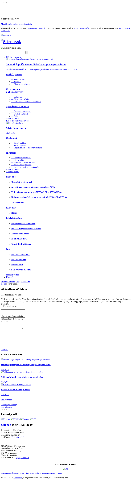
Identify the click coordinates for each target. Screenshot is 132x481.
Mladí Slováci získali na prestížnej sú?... (17, 24)
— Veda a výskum (18, 145)
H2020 (14, 213)
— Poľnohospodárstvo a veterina (26, 101)
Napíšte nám (14, 473)
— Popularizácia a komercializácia (26, 148)
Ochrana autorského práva (51, 473)
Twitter (4, 281)
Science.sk (18, 478)
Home (3, 284)
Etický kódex (24, 473)
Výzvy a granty (12, 172)
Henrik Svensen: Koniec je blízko (15, 389)
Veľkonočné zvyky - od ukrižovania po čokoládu (22, 377)
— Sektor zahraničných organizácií (25, 167)
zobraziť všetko (12, 118)
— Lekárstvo (16, 97)
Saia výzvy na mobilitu (21, 270)
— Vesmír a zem (18, 79)
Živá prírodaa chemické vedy (14, 90)
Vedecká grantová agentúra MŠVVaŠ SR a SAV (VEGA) (36, 192)
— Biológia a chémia (20, 99)
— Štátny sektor (17, 160)
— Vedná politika (18, 143)
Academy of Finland (20, 234)
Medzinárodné (14, 218)
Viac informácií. (17, 437)
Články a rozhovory (14, 57)
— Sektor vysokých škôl (21, 165)
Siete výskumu (17, 202)
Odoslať (4, 349)
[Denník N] (6, 35)
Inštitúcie (11, 152)
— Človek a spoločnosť (21, 111)
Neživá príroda (14, 74)
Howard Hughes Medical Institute (26, 229)
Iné (8, 249)
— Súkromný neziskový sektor (24, 162)
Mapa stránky (35, 473)
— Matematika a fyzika (20, 84)
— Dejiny (15, 116)
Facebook (11, 281)
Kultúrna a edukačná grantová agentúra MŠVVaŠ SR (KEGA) (39, 197)
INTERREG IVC (19, 239)
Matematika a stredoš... (37, 28)
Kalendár (10, 277)
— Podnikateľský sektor (21, 158)
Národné (10, 176)
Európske (11, 207)
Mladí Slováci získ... (82, 28)
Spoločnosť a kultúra (17, 106)
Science (6, 424)
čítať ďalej (5, 370)
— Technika (16, 82)
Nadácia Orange (18, 259)
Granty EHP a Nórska (21, 244)
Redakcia (5, 473)
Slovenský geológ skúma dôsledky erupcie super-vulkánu (26, 365)
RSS (28, 281)
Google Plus (21, 281)
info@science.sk (22, 457)
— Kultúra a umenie (19, 114)
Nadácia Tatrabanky (20, 254)
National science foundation (23, 224)
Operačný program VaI (21, 182)
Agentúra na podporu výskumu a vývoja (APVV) (33, 187)
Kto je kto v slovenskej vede (17, 121)
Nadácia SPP (17, 265)
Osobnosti (11, 138)
